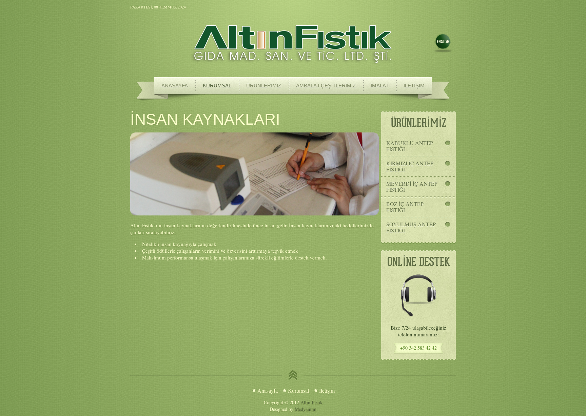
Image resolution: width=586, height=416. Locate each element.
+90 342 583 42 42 (418, 348)
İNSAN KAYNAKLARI (205, 119)
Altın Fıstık (311, 402)
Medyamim (305, 409)
